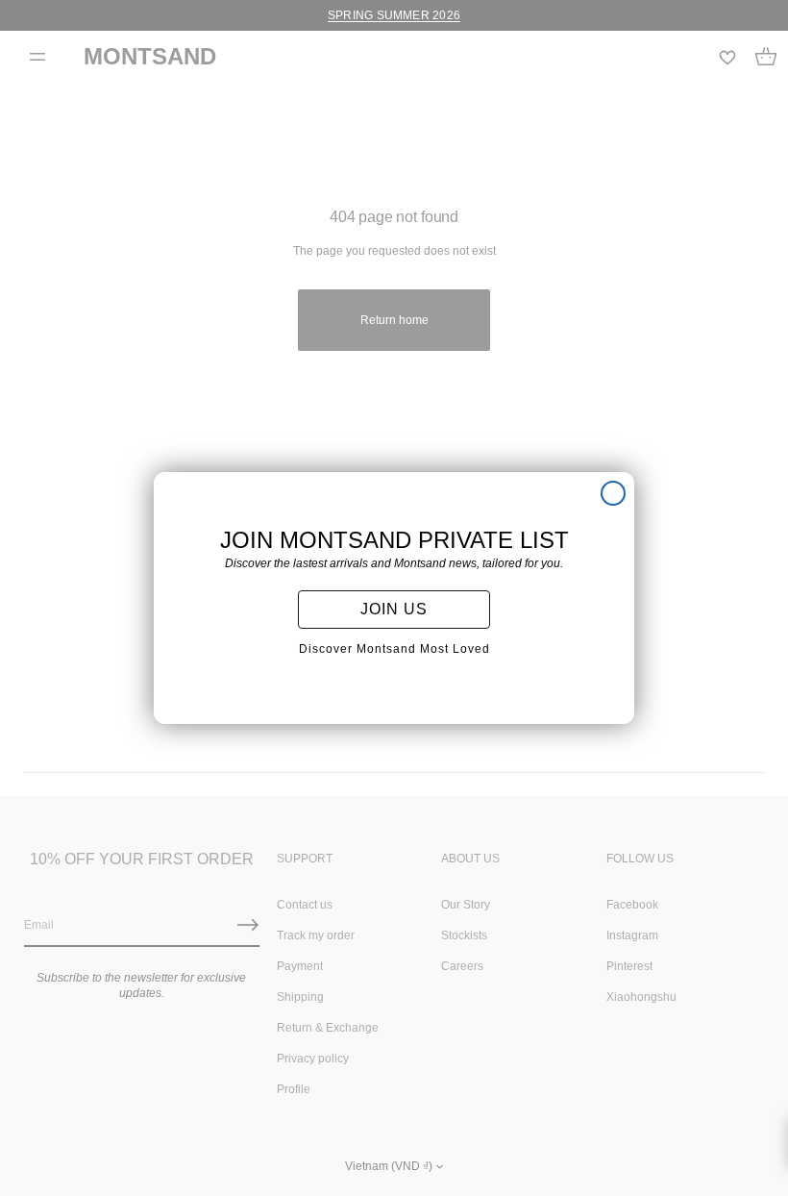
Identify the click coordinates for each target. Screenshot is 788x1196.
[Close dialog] (613, 493)
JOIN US (394, 609)
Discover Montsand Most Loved (394, 649)
